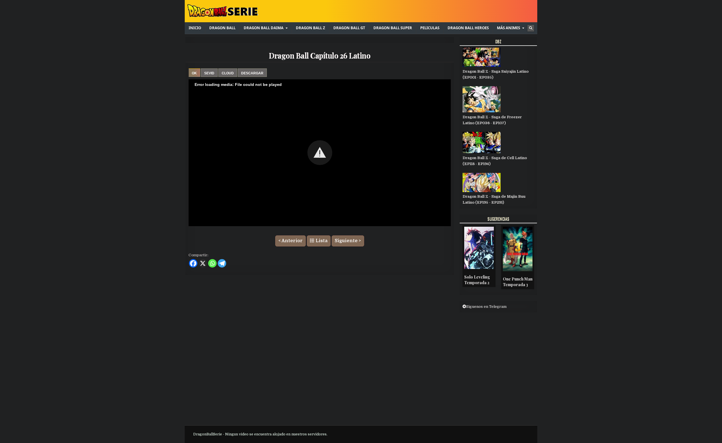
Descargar (252, 73)
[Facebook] (193, 263)
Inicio (195, 27)
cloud (228, 73)
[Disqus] (319, 349)
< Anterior (290, 240)
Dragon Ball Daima (263, 27)
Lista (320, 240)
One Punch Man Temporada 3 (517, 281)
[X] (203, 263)
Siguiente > (348, 240)
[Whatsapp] (212, 263)
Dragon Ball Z (310, 27)
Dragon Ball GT (349, 27)
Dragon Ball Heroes (468, 27)
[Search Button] (530, 28)
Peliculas (429, 27)
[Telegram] (222, 263)
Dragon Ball (222, 27)
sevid (209, 73)
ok (194, 73)
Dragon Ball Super (392, 27)
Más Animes (508, 27)
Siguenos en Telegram (486, 306)
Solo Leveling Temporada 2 (477, 279)
